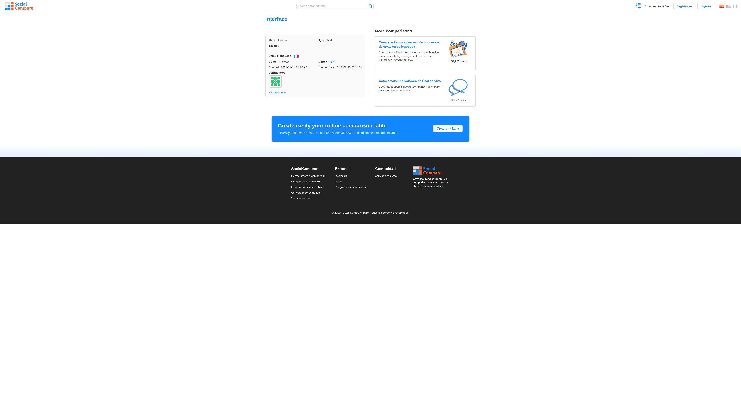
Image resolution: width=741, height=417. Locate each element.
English (728, 6)
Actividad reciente (386, 175)
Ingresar (706, 6)
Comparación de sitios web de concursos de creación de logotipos (409, 44)
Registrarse (684, 6)
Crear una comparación (638, 6)
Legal (338, 181)
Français (735, 6)
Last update (326, 67)
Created (274, 67)
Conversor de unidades (305, 192)
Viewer (273, 61)
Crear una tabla (448, 128)
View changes (277, 91)
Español (721, 6)
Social (431, 170)
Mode (272, 40)
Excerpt (274, 45)
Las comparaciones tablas (307, 187)
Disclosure (341, 175)
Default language (280, 55)
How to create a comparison (308, 175)
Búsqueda (370, 6)
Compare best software (305, 181)
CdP (331, 61)
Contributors (277, 72)
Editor (323, 61)
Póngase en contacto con (350, 187)
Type (322, 40)
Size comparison (301, 198)
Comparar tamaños (657, 6)
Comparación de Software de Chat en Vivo (410, 81)
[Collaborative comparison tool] (19, 6)
